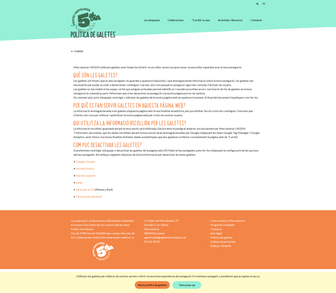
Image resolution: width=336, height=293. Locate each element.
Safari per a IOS (85, 189)
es (264, 3)
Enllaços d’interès (221, 245)
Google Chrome (85, 161)
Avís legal (216, 233)
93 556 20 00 (152, 241)
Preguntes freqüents (223, 224)
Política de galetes (222, 237)
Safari (79, 182)
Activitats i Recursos (230, 20)
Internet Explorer (85, 175)
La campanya (152, 20)
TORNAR (78, 51)
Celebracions (176, 20)
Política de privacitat (223, 241)
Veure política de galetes (152, 285)
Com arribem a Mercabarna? (228, 220)
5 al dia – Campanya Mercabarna (86, 20)
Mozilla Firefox (85, 168)
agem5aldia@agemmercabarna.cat (165, 237)
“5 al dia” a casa (201, 20)
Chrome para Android (89, 196)
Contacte (256, 20)
